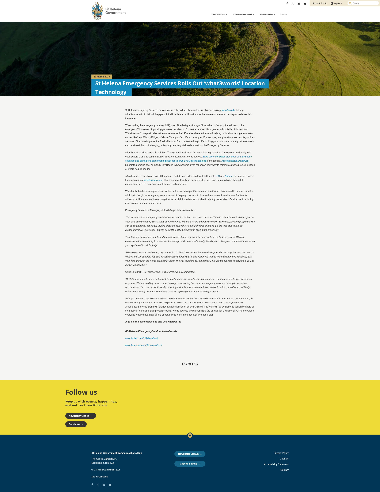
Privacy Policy (281, 453)
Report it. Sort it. (319, 3)
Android (229, 176)
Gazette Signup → (190, 463)
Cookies (284, 458)
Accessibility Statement (276, 464)
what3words (228, 110)
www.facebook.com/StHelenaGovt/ (143, 345)
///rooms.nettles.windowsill (235, 160)
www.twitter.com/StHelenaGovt (141, 338)
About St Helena (218, 15)
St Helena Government (242, 15)
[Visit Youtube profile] (305, 3)
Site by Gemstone (99, 477)
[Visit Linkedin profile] (299, 3)
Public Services (266, 15)
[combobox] (364, 3)
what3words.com (153, 180)
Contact (284, 15)
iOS (218, 176)
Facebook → (76, 424)
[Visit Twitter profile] (292, 3)
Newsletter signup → (80, 415)
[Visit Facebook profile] (287, 3)
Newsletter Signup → (190, 454)
